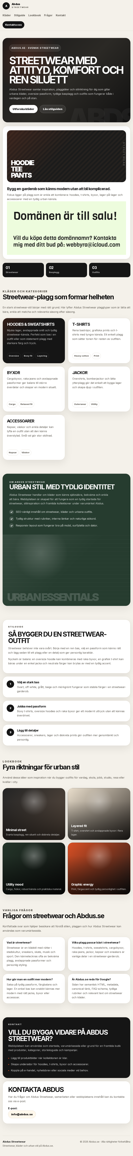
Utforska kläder (23, 109)
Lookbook (34, 15)
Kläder (7, 15)
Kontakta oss (13, 24)
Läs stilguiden (52, 109)
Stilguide (19, 15)
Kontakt (61, 15)
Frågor (48, 15)
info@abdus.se (22, 1114)
